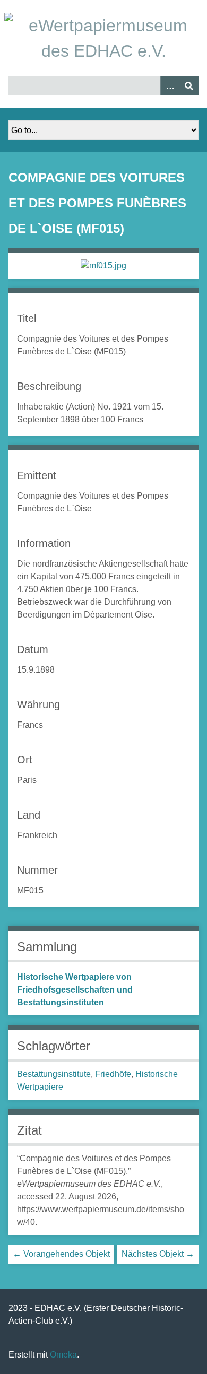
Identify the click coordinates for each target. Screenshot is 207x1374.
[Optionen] (169, 85)
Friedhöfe (113, 1074)
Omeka (63, 1354)
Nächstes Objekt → (158, 1253)
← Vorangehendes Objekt (61, 1253)
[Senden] (189, 85)
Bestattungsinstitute (54, 1074)
